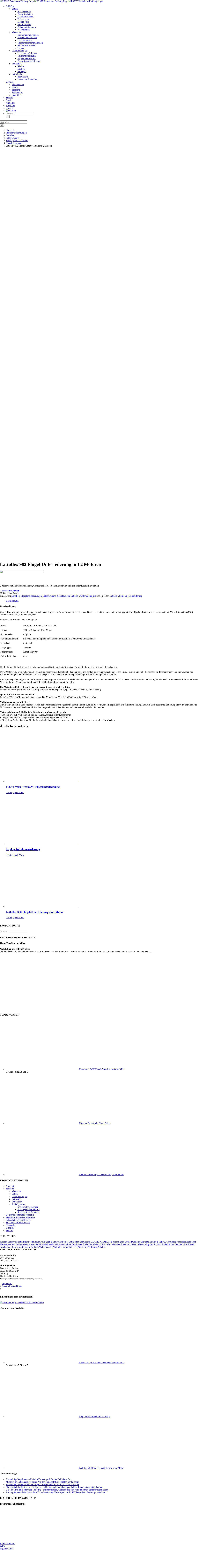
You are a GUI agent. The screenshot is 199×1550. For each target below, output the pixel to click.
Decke (128, 1241)
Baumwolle (28, 1241)
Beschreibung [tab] (12, 601)
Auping (3, 1241)
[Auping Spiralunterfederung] (102, 819)
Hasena (3, 1244)
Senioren (123, 596)
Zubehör (101, 1247)
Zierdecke (82, 1247)
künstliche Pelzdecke (57, 1244)
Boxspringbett (117, 1241)
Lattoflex (15, 596)
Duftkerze (135, 1241)
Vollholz (35, 1247)
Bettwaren (16, 63)
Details (9, 792)
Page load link (6, 1548)
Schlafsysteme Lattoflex (68, 596)
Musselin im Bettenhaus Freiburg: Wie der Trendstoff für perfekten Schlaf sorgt (42, 1482)
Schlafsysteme (49, 596)
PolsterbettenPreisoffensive (18, 1220)
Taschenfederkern (8, 1247)
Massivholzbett (113, 1244)
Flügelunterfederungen (31, 596)
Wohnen (10, 1228)
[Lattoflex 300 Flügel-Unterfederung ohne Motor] (102, 882)
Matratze (142, 1244)
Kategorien (11, 1225)
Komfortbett (41, 1244)
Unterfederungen (19, 50)
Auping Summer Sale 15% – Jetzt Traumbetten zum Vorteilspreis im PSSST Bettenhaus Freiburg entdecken (55, 1492)
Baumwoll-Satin (15, 1241)
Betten (15, 9)
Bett (70, 1241)
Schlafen (10, 1188)
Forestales (181, 1241)
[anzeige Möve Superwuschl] (99, 1009)
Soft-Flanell (189, 1244)
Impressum (7, 1283)
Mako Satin (88, 1244)
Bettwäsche (17, 74)
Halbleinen (191, 1241)
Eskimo (152, 1241)
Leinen (79, 1244)
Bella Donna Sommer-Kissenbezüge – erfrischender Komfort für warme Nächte (42, 1484)
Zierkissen (92, 1247)
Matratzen (16, 32)
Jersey (25, 1244)
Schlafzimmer (168, 1244)
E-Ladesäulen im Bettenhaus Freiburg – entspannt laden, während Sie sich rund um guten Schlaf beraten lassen (57, 1489)
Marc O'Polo (100, 1244)
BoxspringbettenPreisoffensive (20, 1215)
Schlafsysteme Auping (27, 1207)
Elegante (145, 1241)
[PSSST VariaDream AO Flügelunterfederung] (102, 757)
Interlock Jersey (14, 1244)
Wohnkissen (71, 1247)
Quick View (18, 792)
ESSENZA (162, 1241)
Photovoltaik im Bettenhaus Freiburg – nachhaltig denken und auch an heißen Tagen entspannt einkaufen (54, 1487)
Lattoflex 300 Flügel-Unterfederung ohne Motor (34, 912)
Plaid (158, 1244)
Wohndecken (59, 1247)
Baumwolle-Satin (42, 1241)
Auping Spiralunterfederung (23, 849)
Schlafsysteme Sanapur (28, 1212)
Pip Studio (151, 1244)
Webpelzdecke (46, 1247)
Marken (9, 1230)
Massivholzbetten (129, 1244)
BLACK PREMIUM (100, 1241)
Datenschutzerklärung (12, 1286)
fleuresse (172, 1241)
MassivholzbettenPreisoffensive (20, 1217)
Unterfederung (135, 596)
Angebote (10, 1186)
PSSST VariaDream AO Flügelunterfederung (33, 786)
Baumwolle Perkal (59, 1241)
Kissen (32, 1244)
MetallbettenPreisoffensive (18, 1222)
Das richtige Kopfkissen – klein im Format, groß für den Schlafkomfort (38, 1479)
